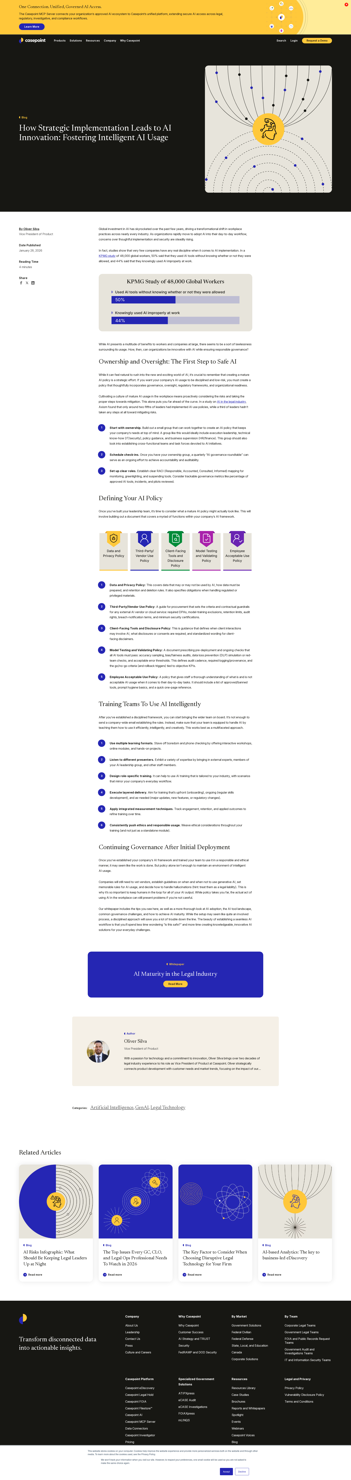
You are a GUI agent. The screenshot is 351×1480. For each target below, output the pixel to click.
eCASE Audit (187, 1400)
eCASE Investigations (192, 1407)
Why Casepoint (130, 40)
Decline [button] (242, 1471)
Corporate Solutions (245, 1359)
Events (236, 1421)
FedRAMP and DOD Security (197, 1352)
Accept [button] (226, 1471)
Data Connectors (136, 1428)
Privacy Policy (294, 1388)
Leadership (132, 1332)
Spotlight (237, 1415)
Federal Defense (242, 1339)
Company (110, 40)
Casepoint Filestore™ (138, 1408)
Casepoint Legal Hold (139, 1395)
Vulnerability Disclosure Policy (304, 1395)
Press (129, 1345)
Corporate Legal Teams (300, 1325)
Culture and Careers (138, 1352)
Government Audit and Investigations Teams (299, 1351)
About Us (131, 1325)
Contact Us (132, 1339)
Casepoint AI (133, 1415)
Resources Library (244, 1388)
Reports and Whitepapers (248, 1408)
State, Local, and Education (250, 1345)
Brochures (238, 1401)
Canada (237, 1352)
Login (294, 40)
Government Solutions (246, 1325)
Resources (93, 40)
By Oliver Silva (29, 229)
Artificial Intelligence (111, 1107)
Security (183, 1345)
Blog (235, 1442)
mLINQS (184, 1420)
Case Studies (240, 1395)
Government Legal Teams (302, 1332)
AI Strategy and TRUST (194, 1339)
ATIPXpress (186, 1393)
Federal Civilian (241, 1332)
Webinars (238, 1428)
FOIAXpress (186, 1413)
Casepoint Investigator (140, 1435)
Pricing (129, 1442)
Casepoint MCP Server (140, 1421)
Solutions (76, 40)
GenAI (142, 1107)
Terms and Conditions (299, 1401)
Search (281, 40)
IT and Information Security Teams (308, 1360)
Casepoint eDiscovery (139, 1388)
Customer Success (190, 1332)
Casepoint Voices (243, 1435)
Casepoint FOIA (135, 1401)
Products (60, 40)
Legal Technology (167, 1107)
